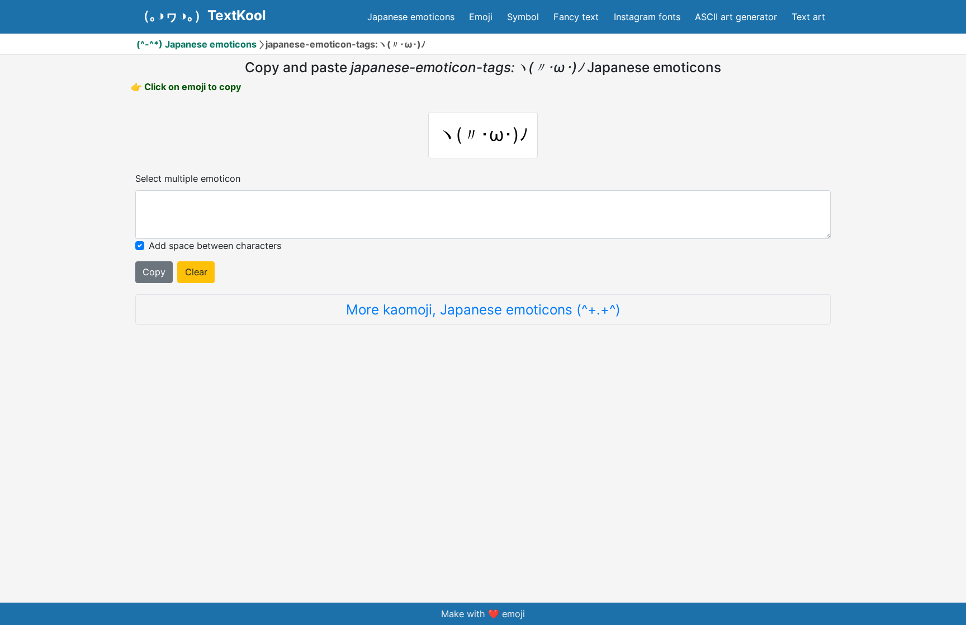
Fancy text (576, 16)
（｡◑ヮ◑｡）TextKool (201, 15)
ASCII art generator (736, 16)
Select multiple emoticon (187, 178)
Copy (154, 272)
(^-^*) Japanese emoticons (196, 44)
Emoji (481, 16)
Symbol (523, 16)
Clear (196, 272)
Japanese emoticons (410, 16)
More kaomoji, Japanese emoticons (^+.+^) (483, 309)
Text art (808, 16)
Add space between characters (215, 245)
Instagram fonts (647, 16)
